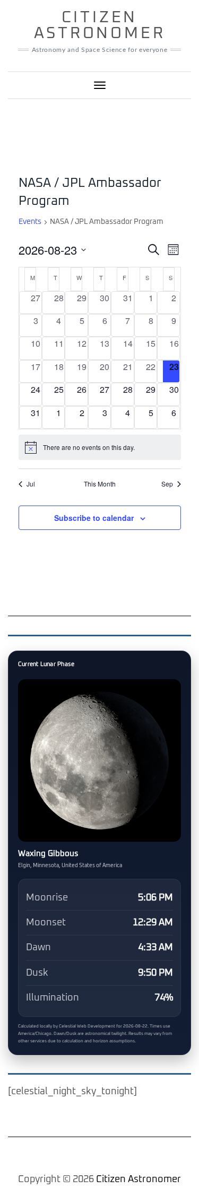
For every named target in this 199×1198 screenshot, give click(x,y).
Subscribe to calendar (94, 517)
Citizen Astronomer (100, 25)
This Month (100, 484)
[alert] (100, 447)
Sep (167, 484)
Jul (31, 484)
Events (30, 222)
